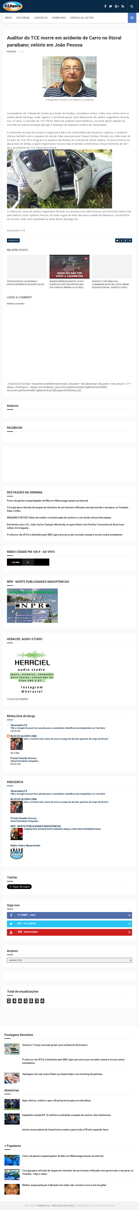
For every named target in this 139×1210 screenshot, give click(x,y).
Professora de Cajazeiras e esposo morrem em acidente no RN (25, 283)
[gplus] (116, 6)
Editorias (23, 17)
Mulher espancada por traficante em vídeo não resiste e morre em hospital (64, 1185)
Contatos (41, 17)
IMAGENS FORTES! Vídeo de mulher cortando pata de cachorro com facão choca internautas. (59, 517)
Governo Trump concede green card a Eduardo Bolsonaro (55, 1045)
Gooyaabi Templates (103, 1205)
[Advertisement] (69, 371)
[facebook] (105, 6)
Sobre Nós (59, 17)
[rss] (123, 6)
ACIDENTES (13, 240)
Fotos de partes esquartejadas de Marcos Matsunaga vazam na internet (47, 500)
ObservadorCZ (19, 725)
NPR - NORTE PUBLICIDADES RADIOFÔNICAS (36, 826)
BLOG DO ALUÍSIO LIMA (24, 736)
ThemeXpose (43, 1205)
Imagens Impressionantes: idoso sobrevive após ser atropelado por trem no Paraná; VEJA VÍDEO (66, 284)
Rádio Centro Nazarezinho (25, 845)
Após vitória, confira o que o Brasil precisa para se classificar (56, 1100)
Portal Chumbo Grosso (24, 758)
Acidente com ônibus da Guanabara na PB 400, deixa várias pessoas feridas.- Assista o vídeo (110, 284)
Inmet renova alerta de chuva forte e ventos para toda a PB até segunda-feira (65, 1129)
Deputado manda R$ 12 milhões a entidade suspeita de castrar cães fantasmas (66, 1115)
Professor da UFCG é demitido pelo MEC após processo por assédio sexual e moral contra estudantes (65, 534)
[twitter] (110, 6)
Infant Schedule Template (24, 761)
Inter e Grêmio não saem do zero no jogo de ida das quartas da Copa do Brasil (66, 739)
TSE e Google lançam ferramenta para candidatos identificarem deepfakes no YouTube (58, 728)
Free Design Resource (63, 1205)
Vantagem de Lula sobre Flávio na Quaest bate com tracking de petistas (62, 1074)
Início (8, 17)
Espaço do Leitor (82, 17)
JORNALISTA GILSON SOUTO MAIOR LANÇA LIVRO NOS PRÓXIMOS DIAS (62, 829)
